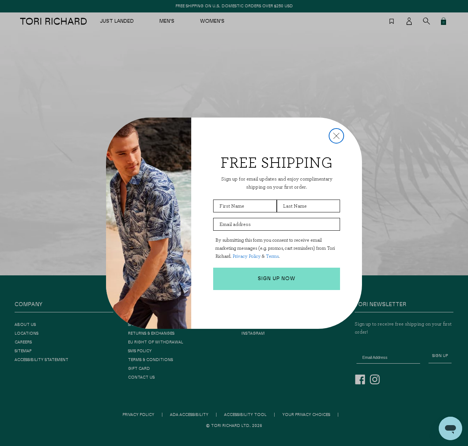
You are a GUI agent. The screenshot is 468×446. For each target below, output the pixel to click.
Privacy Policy (247, 256)
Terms (272, 256)
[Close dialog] (336, 136)
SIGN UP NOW (276, 278)
